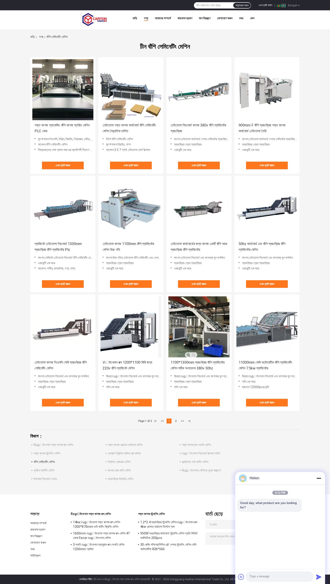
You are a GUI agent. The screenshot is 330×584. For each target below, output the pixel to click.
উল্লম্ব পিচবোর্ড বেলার (45, 479)
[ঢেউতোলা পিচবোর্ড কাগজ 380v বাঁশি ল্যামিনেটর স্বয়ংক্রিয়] (198, 89)
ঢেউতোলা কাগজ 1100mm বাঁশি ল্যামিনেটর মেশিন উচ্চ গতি (128, 247)
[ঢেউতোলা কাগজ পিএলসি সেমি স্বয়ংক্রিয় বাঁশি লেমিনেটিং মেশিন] (62, 326)
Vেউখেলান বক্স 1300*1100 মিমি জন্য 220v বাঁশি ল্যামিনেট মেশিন (127, 365)
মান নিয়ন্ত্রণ (204, 18)
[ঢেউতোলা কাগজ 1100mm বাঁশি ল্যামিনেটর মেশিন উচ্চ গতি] (130, 208)
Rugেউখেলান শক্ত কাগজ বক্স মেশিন (53, 445)
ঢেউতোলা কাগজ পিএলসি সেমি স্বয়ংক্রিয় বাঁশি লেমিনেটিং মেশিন (61, 365)
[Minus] (318, 478)
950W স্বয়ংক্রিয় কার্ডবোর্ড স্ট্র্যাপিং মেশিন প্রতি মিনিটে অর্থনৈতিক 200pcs (169, 536)
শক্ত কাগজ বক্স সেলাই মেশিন (196, 445)
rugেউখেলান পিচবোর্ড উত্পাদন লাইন (201, 453)
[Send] (318, 577)
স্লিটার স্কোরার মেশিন (119, 462)
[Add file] (241, 577)
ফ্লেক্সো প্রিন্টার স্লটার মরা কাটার (124, 453)
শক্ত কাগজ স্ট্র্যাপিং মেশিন (47, 453)
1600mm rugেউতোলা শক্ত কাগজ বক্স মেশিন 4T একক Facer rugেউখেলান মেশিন (101, 536)
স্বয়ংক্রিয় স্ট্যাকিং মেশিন (120, 479)
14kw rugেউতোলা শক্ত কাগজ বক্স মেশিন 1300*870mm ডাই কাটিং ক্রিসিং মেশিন (96, 524)
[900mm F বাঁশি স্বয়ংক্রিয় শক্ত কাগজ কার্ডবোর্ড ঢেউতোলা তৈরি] (266, 89)
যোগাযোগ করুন (224, 18)
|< (155, 421)
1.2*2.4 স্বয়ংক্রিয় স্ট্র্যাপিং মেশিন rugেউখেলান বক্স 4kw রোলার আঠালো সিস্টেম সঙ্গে (169, 524)
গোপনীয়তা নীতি (85, 579)
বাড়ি (135, 18)
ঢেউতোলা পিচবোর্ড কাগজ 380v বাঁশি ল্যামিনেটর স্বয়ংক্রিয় (198, 128)
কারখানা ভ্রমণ (185, 18)
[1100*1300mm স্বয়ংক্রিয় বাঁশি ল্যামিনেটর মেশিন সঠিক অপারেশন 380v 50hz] (198, 326)
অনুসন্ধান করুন (242, 5)
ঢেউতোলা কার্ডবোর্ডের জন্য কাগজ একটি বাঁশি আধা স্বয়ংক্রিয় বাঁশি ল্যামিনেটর (199, 247)
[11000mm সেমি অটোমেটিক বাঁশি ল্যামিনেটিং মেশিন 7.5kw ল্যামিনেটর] (266, 326)
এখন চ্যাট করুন (265, 5)
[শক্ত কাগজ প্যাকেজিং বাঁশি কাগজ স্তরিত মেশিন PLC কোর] (62, 89)
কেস (252, 18)
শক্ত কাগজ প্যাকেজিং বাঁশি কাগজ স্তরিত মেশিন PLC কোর (62, 128)
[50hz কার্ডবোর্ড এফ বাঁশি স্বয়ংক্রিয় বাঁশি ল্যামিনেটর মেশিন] (266, 208)
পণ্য (146, 18)
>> (182, 421)
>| (189, 421)
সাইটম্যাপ (35, 555)
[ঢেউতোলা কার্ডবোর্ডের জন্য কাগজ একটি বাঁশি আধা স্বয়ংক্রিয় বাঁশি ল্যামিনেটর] (198, 208)
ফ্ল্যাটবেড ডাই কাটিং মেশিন (195, 462)
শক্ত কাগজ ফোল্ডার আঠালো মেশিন (125, 445)
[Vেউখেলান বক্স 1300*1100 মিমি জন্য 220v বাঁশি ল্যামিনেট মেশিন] (130, 326)
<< (162, 421)
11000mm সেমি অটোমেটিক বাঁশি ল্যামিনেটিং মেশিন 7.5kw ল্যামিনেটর (265, 365)
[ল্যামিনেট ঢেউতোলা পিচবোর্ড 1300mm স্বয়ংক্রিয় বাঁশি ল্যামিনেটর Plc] (62, 208)
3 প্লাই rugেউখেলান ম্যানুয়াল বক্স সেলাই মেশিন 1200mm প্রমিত (98, 547)
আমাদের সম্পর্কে (163, 18)
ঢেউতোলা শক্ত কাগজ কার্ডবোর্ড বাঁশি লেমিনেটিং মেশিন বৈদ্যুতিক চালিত (129, 128)
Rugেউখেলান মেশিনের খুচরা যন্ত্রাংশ (201, 470)
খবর (241, 18)
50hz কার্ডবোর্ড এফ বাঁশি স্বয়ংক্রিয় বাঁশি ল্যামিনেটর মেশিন (262, 247)
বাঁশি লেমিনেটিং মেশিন (44, 462)
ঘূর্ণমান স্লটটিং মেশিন (44, 470)
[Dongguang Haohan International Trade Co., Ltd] (94, 19)
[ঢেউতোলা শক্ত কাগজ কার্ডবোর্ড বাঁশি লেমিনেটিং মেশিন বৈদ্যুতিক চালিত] (130, 89)
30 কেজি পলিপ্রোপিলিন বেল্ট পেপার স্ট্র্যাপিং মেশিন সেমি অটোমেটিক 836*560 (168, 547)
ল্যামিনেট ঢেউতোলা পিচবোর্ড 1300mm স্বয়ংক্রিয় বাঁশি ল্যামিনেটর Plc (58, 247)
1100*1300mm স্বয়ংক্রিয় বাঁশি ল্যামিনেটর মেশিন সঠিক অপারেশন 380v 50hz (197, 365)
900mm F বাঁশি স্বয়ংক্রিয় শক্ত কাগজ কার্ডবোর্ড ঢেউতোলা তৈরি (262, 128)
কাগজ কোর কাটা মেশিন (119, 470)
